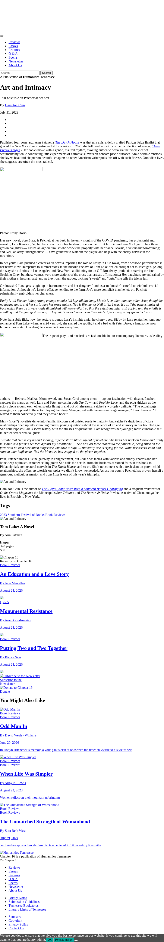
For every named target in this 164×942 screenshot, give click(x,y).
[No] (76, 940)
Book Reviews (55, 515)
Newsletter (16, 61)
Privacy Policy (18, 924)
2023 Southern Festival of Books (22, 515)
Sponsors (15, 916)
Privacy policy (64, 939)
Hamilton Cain (15, 105)
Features (14, 50)
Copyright (15, 920)
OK (50, 939)
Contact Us (16, 928)
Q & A (13, 53)
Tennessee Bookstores (23, 905)
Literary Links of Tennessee (27, 909)
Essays (13, 46)
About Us (15, 65)
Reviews (14, 42)
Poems (13, 57)
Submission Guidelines (24, 901)
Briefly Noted (18, 898)
